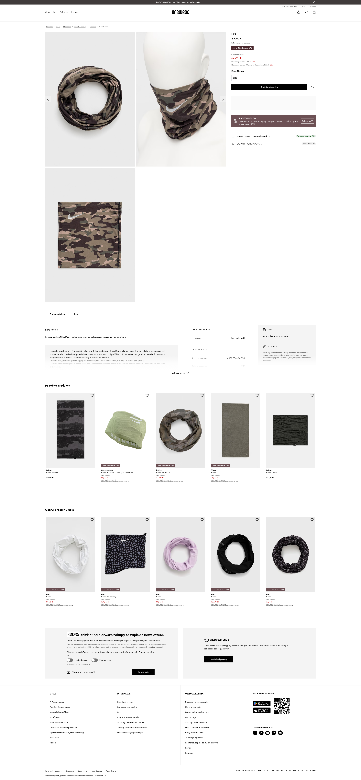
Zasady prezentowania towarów (132, 727)
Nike (233, 33)
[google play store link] (261, 703)
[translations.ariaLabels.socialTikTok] (273, 733)
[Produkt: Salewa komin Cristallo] (290, 430)
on (54, 12)
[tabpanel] (180, 347)
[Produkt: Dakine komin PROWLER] (180, 430)
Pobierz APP (307, 121)
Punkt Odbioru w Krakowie (197, 727)
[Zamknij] (313, 2)
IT (286, 771)
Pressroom (54, 737)
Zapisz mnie (143, 672)
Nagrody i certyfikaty (60, 712)
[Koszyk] (314, 12)
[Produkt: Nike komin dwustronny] (125, 554)
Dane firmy (82, 771)
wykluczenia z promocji (153, 647)
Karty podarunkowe (194, 732)
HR (277, 771)
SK (302, 771)
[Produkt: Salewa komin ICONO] (70, 430)
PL (290, 771)
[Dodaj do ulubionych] (313, 87)
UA (307, 771)
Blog (119, 712)
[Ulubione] (306, 12)
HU (282, 771)
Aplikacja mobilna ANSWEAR (130, 722)
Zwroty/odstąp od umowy (197, 712)
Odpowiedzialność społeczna (63, 727)
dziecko (64, 12)
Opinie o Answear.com (60, 707)
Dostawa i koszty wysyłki (196, 702)
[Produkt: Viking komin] (235, 430)
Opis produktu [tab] (57, 314)
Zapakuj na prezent (194, 737)
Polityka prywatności (53, 771)
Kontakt (188, 753)
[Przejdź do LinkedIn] (280, 733)
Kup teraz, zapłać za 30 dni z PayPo (201, 742)
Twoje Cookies (96, 771)
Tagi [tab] (76, 314)
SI (298, 771)
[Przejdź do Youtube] (267, 732)
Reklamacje (190, 717)
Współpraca (55, 717)
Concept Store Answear (196, 722)
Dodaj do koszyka (269, 87)
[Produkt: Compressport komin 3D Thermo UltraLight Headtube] (125, 430)
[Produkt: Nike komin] (70, 554)
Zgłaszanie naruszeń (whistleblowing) (67, 732)
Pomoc (188, 748)
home (74, 12)
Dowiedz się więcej (218, 659)
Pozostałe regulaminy (127, 707)
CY (264, 771)
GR (273, 771)
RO (294, 771)
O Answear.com (57, 702)
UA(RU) (313, 771)
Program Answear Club (128, 717)
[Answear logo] (180, 12)
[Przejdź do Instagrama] (261, 732)
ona (47, 12)
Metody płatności (193, 707)
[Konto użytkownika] (298, 12)
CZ (268, 771)
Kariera (53, 742)
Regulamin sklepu (125, 702)
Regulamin (70, 771)
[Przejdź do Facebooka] (255, 732)
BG (259, 771)
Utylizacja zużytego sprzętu (130, 732)
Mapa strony (110, 771)
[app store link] (261, 710)
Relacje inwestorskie (59, 722)
